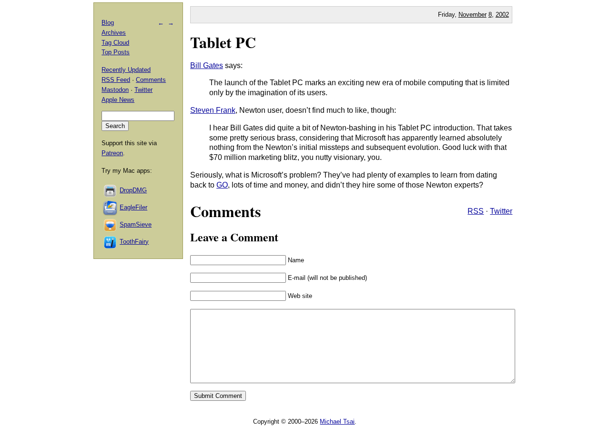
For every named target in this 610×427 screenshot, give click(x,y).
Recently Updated (126, 69)
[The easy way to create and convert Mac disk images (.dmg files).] (111, 190)
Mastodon (115, 89)
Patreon (112, 153)
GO (222, 185)
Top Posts (116, 52)
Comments (151, 79)
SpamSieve (136, 224)
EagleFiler (133, 207)
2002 (502, 14)
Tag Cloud (115, 42)
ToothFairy (134, 241)
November (472, 14)
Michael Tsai (337, 421)
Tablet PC (223, 42)
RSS (476, 211)
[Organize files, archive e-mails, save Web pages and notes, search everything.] (111, 207)
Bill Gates (206, 65)
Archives (114, 32)
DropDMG (133, 190)
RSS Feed (116, 79)
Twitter (501, 211)
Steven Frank (212, 110)
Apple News (118, 99)
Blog (108, 22)
